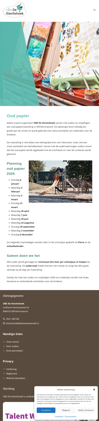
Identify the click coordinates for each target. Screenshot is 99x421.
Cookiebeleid (59, 416)
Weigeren (66, 410)
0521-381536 (12, 318)
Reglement (11, 373)
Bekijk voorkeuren (86, 410)
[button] (94, 389)
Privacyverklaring (70, 416)
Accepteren (46, 410)
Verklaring (11, 369)
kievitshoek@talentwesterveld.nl (22, 323)
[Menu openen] (94, 10)
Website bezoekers (15, 378)
